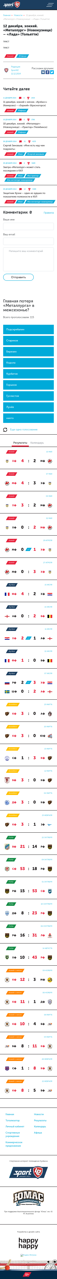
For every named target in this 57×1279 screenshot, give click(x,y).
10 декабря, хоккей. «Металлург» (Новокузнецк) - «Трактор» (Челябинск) (25, 125)
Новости (39, 1114)
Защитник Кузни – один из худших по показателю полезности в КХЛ (24, 195)
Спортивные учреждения (13, 1134)
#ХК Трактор (32, 176)
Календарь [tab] (37, 442)
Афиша (38, 1132)
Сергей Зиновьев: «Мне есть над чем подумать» (24, 147)
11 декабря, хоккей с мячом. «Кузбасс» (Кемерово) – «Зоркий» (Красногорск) (25, 104)
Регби (11, 837)
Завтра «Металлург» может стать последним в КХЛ (21, 169)
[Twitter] (52, 72)
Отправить (18, 277)
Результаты (40, 1120)
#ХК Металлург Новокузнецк (19, 180)
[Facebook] (47, 72)
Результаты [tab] (20, 442)
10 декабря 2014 (9, 120)
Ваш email (9, 234)
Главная (10, 1114)
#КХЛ (20, 154)
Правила (49, 212)
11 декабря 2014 (9, 98)
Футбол (12, 585)
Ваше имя (9, 219)
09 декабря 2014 (9, 141)
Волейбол (13, 704)
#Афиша (22, 56)
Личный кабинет (15, 1126)
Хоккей (10, 56)
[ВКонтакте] (43, 72)
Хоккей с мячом (15, 970)
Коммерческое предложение (14, 1144)
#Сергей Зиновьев (35, 154)
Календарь (40, 1126)
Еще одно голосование (24, 429)
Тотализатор (13, 1120)
